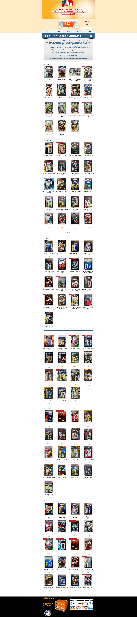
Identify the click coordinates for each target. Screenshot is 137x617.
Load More (68, 232)
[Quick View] (49, 72)
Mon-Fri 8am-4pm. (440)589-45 (48, 600)
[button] (87, 24)
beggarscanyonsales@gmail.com (80, 58)
